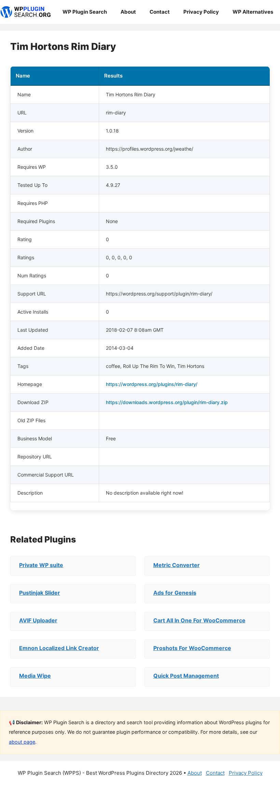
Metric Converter (176, 565)
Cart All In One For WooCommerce (199, 620)
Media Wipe (35, 675)
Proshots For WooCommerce (192, 648)
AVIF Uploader (38, 620)
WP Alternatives (253, 12)
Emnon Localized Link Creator (59, 648)
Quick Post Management (186, 675)
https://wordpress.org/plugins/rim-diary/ (151, 384)
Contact (160, 12)
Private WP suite (41, 565)
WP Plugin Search (84, 12)
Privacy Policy (201, 12)
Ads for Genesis (174, 592)
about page (22, 742)
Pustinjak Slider (39, 592)
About (128, 12)
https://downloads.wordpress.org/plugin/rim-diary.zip (167, 402)
